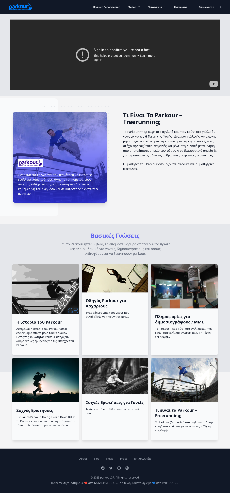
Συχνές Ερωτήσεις (34, 410)
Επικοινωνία (206, 7)
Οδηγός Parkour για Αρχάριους (106, 303)
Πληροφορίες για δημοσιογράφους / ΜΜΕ (179, 319)
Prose (123, 459)
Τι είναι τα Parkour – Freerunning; (176, 412)
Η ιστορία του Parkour (39, 322)
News (109, 459)
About (83, 459)
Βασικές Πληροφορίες (106, 7)
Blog (97, 459)
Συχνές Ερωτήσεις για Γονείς (115, 402)
